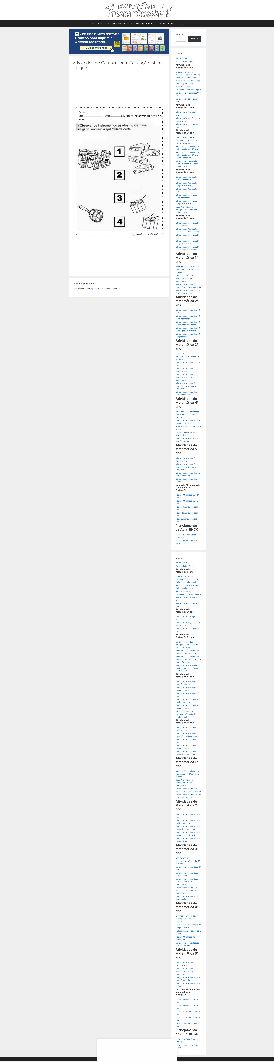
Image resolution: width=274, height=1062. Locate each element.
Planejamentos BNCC (144, 24)
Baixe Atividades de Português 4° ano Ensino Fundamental (186, 210)
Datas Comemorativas (165, 24)
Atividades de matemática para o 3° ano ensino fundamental (187, 377)
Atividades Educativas (121, 24)
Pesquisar (194, 39)
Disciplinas (102, 24)
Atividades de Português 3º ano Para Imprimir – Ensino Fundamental (187, 163)
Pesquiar (179, 34)
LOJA (182, 24)
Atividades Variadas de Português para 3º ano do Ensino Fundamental (187, 140)
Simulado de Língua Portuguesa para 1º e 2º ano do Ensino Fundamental (188, 75)
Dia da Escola (181, 58)
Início (92, 24)
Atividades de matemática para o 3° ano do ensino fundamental (187, 386)
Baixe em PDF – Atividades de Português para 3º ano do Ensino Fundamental (188, 155)
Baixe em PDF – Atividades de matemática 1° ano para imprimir (187, 269)
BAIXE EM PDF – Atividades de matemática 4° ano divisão (187, 414)
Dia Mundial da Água (185, 61)
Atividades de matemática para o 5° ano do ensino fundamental (187, 467)
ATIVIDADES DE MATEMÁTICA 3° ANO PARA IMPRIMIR (188, 356)
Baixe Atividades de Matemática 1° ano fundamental (184, 278)
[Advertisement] (119, 89)
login (93, 289)
